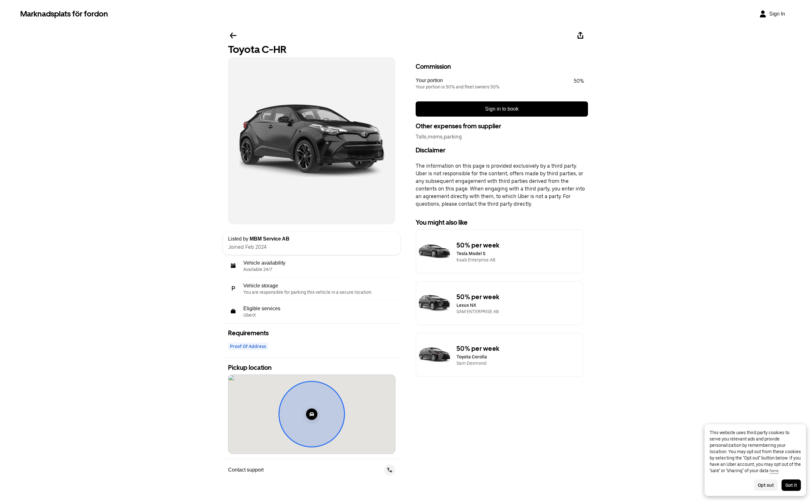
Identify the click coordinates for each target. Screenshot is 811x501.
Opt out (766, 485)
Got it (791, 485)
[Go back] (233, 35)
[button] (502, 84)
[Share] (580, 35)
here (774, 470)
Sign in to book (502, 109)
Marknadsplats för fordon (64, 13)
